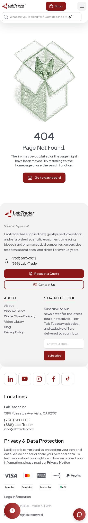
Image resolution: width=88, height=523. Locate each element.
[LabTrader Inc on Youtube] (24, 379)
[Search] (6, 16)
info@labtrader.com (19, 429)
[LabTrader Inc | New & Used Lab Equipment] (14, 6)
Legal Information (17, 497)
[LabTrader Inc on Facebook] (53, 379)
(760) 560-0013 (23, 258)
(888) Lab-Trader (24, 263)
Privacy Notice (58, 462)
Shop (58, 6)
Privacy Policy (14, 332)
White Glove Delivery (19, 316)
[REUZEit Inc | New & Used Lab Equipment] (20, 216)
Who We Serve (15, 311)
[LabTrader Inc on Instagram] (39, 379)
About (9, 306)
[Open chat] (79, 514)
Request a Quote (46, 274)
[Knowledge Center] (12, 511)
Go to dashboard (48, 177)
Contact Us (46, 285)
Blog (7, 327)
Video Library (14, 321)
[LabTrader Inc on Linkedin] (10, 379)
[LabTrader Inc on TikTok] (67, 379)
